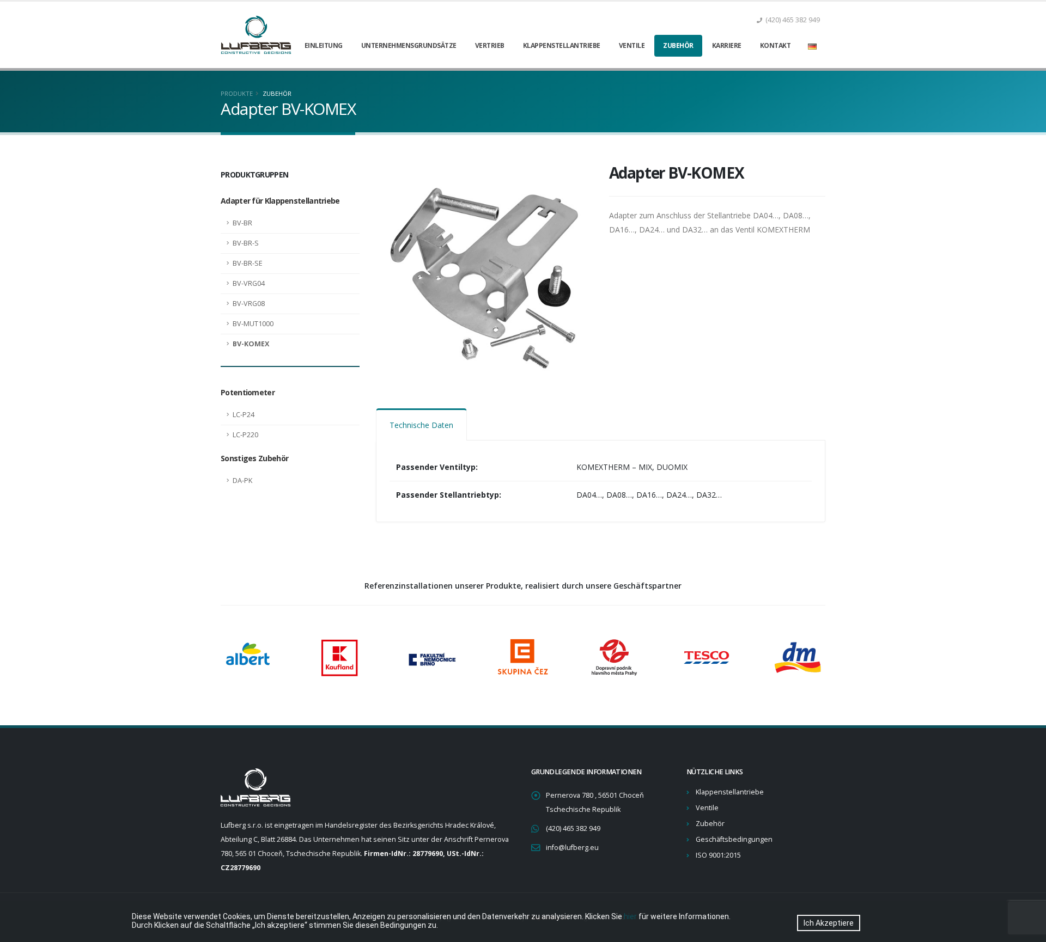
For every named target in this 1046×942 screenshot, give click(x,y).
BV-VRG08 (249, 303)
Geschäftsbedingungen (734, 839)
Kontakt (775, 45)
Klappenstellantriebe (561, 45)
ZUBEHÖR (277, 93)
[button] (812, 46)
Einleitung (324, 45)
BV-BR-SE (248, 263)
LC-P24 (243, 414)
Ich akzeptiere (829, 923)
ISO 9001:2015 (718, 855)
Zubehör (678, 45)
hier (630, 916)
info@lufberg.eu (572, 847)
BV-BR (242, 223)
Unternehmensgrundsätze (409, 45)
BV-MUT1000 (253, 323)
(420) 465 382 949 (573, 828)
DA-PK (242, 480)
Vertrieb (489, 45)
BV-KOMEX (251, 343)
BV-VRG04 (249, 283)
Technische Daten (421, 425)
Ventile (632, 45)
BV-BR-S (246, 243)
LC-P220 (245, 434)
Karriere (726, 45)
